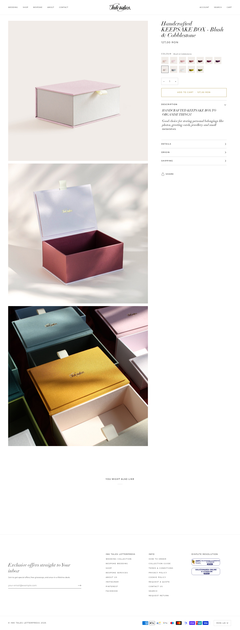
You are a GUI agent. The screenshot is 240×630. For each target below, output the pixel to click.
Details (166, 144)
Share (170, 174)
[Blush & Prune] (218, 61)
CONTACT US (156, 586)
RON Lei (221, 623)
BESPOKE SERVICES (117, 573)
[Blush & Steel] (174, 70)
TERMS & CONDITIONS (161, 568)
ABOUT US (111, 577)
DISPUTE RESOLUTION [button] (205, 554)
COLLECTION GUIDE (160, 563)
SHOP (109, 568)
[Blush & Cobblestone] (165, 70)
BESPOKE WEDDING (117, 563)
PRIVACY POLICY (158, 573)
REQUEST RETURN (159, 596)
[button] (14, 7)
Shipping (167, 161)
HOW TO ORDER (157, 559)
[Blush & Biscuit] (165, 61)
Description (169, 104)
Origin (165, 152)
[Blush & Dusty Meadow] (200, 70)
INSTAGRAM (112, 582)
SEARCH (153, 591)
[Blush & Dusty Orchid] (209, 61)
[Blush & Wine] (201, 61)
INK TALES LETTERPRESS (25, 623)
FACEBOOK (112, 591)
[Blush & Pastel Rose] (174, 61)
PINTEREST (112, 586)
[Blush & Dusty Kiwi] (192, 70)
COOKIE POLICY (157, 577)
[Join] (77, 585)
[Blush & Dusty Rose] (183, 61)
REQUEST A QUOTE (159, 582)
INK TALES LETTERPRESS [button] (120, 554)
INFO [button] (152, 554)
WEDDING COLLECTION (119, 559)
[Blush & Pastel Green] (183, 70)
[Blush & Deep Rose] (192, 61)
